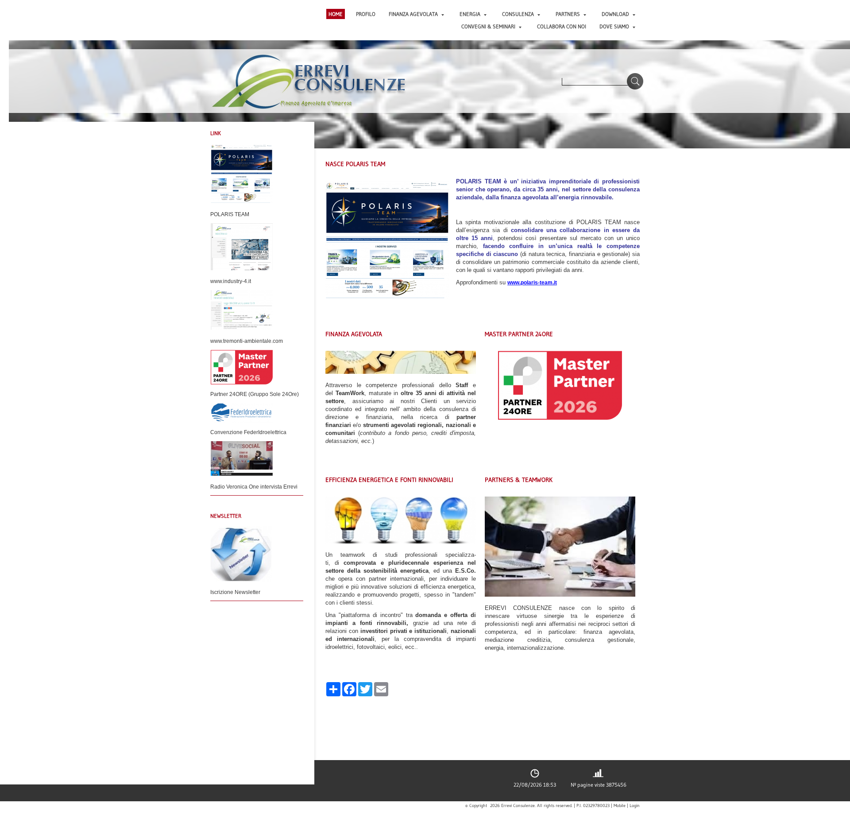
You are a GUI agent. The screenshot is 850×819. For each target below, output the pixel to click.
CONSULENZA (518, 14)
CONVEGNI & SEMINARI (488, 26)
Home (335, 14)
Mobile (620, 805)
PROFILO (365, 14)
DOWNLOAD (615, 14)
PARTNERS (568, 14)
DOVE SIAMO (614, 26)
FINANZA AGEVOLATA (413, 14)
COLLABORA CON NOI (561, 26)
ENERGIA (470, 14)
